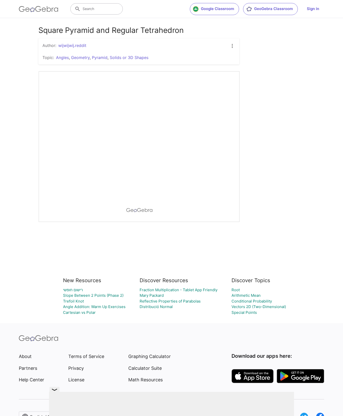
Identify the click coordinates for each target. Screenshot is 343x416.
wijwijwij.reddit (72, 45)
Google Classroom (217, 8)
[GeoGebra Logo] (38, 9)
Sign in (313, 8)
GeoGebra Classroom (273, 8)
